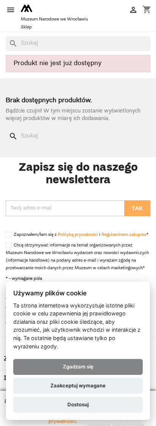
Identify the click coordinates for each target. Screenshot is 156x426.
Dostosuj (78, 404)
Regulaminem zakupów (124, 235)
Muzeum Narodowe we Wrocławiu (54, 19)
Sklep (26, 27)
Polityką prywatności (78, 235)
